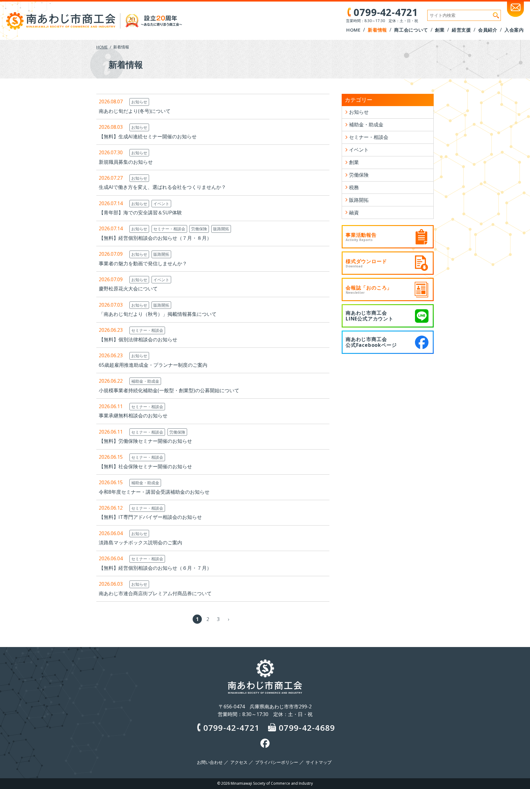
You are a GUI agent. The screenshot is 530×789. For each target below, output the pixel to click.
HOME (102, 47)
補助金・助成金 (145, 381)
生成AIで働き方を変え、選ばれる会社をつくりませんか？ (162, 187)
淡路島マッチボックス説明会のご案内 (140, 542)
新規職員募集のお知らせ (126, 162)
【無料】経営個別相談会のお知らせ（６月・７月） (155, 568)
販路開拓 (221, 229)
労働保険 (199, 229)
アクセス (239, 762)
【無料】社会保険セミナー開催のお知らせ (145, 466)
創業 (354, 162)
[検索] (496, 15)
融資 (354, 212)
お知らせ (139, 102)
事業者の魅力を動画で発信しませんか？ (143, 263)
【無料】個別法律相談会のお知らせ (138, 339)
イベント (161, 203)
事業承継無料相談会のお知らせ (133, 415)
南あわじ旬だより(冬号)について (135, 111)
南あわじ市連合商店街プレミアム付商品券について (155, 593)
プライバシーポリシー (276, 762)
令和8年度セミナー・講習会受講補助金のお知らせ (154, 491)
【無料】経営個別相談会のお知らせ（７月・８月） (155, 238)
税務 (354, 187)
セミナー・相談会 (169, 229)
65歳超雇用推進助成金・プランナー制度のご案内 (153, 365)
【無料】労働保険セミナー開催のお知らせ (145, 441)
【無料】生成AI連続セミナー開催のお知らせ (148, 136)
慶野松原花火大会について (128, 288)
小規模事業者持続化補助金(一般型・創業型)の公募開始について (169, 390)
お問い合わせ (210, 762)
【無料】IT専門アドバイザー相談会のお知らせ (150, 517)
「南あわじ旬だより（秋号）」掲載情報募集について (158, 314)
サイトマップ (319, 762)
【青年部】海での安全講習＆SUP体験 (140, 212)
